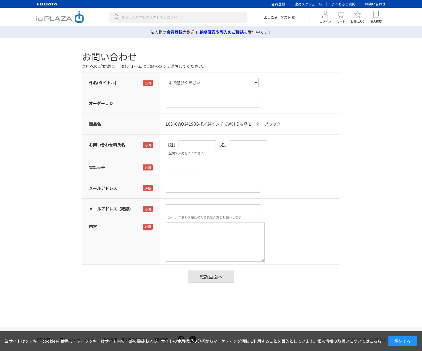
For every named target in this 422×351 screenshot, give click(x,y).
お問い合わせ (375, 3)
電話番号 (97, 167)
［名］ (223, 144)
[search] (117, 17)
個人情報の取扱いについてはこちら (349, 341)
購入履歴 (376, 21)
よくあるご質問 (343, 3)
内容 (93, 226)
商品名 (95, 124)
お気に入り (358, 21)
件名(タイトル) (102, 82)
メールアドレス (103, 188)
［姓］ (172, 144)
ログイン (325, 21)
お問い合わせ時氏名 (107, 144)
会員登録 (278, 3)
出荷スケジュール (308, 3)
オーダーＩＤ (101, 103)
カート (340, 21)
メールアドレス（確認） (111, 209)
